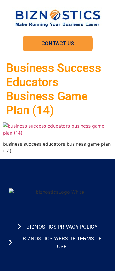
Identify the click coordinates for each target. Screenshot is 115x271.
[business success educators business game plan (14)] (57, 133)
